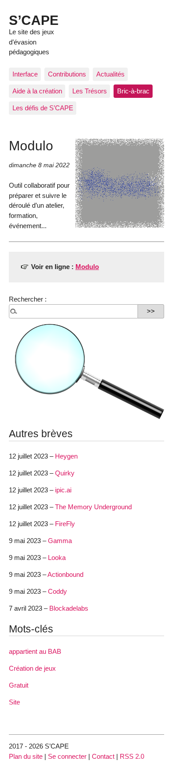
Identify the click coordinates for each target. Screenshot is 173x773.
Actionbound (65, 574)
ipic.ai (63, 490)
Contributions (67, 74)
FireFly (65, 523)
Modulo (87, 266)
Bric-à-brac (133, 91)
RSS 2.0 (132, 756)
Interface (25, 74)
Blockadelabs (68, 608)
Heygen (66, 456)
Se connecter (67, 756)
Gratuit (18, 685)
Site (14, 702)
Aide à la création (37, 91)
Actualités (110, 74)
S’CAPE (34, 20)
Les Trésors (89, 91)
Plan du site (26, 756)
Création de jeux (32, 668)
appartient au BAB (35, 651)
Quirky (65, 473)
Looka (57, 557)
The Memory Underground (93, 507)
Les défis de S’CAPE (42, 108)
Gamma (60, 540)
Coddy (57, 591)
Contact (103, 756)
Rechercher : (28, 299)
